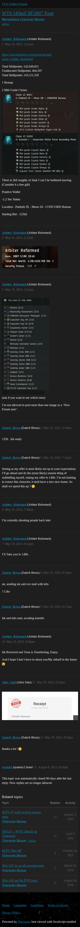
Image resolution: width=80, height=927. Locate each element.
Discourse (24, 921)
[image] (25, 346)
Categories (20, 905)
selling (5, 24)
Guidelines (37, 905)
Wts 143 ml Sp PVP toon (19, 880)
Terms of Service (58, 905)
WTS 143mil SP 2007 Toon (28, 13)
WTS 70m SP (11, 851)
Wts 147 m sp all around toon (23, 865)
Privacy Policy (11, 912)
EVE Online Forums (14, 4)
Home (6, 905)
